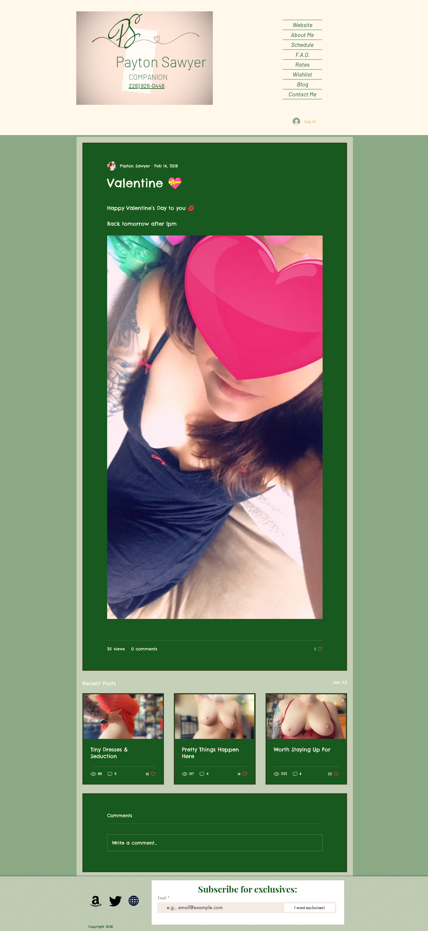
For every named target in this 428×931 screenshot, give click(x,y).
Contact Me (302, 94)
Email (162, 898)
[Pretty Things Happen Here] (214, 716)
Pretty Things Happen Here (210, 753)
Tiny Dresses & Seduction (109, 753)
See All (340, 682)
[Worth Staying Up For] (306, 716)
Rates (302, 64)
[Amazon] (95, 900)
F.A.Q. (302, 54)
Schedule (302, 44)
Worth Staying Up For (302, 749)
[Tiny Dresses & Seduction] (123, 716)
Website (302, 24)
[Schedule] (133, 900)
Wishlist (302, 74)
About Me (302, 34)
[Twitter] (115, 900)
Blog (302, 84)
